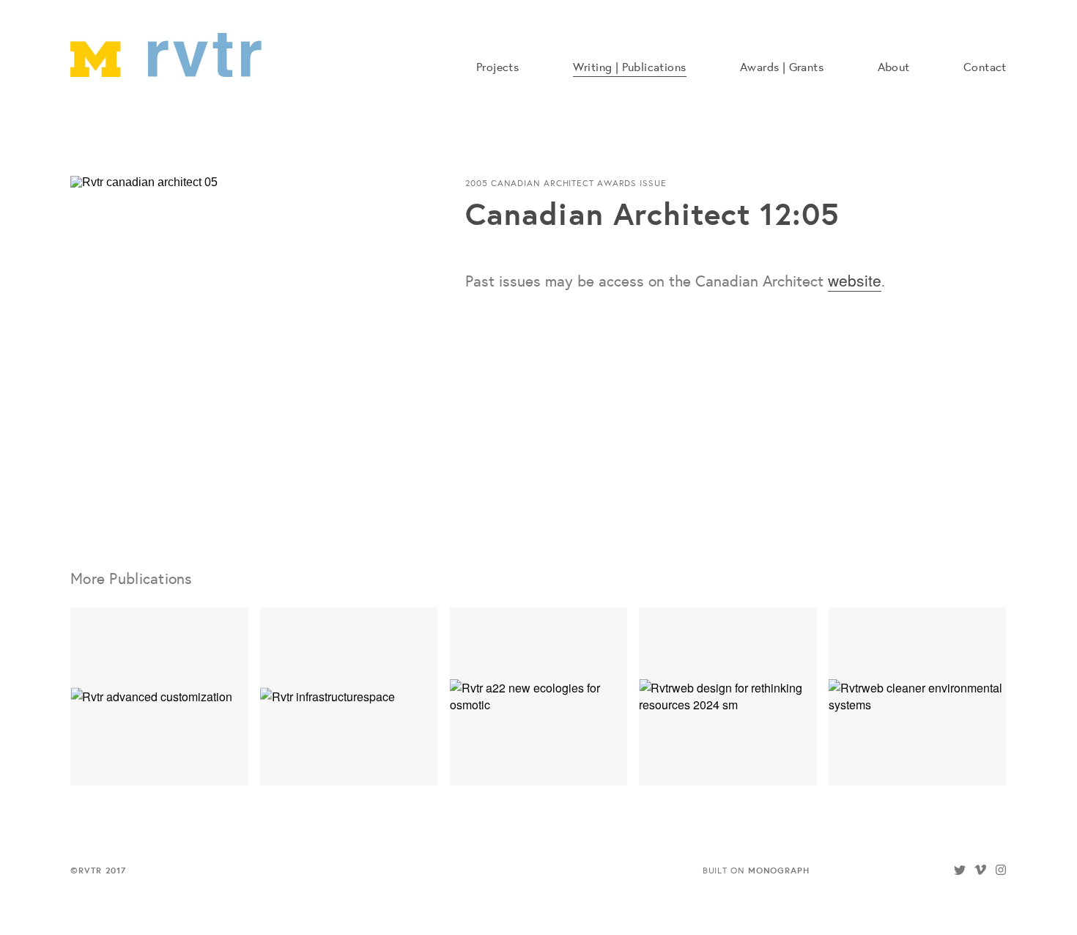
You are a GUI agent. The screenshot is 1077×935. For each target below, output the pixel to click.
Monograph (779, 870)
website (854, 280)
